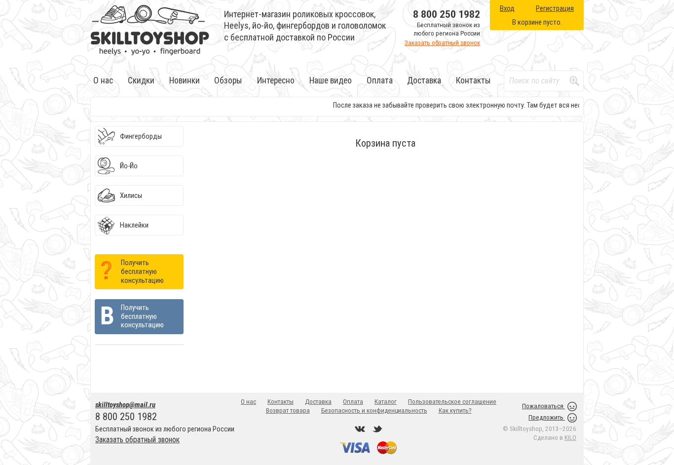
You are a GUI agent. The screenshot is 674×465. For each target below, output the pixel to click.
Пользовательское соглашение (452, 401)
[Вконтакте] (360, 429)
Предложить (546, 417)
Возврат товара (288, 410)
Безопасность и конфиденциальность (374, 410)
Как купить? (455, 410)
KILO (570, 437)
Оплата (380, 80)
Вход (507, 8)
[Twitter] (377, 429)
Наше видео (330, 80)
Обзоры (228, 80)
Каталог (385, 401)
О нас (103, 80)
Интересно (276, 80)
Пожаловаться (543, 406)
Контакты (473, 80)
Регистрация (555, 8)
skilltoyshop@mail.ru (125, 404)
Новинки (184, 80)
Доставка (424, 80)
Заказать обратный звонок (442, 42)
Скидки (141, 80)
